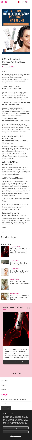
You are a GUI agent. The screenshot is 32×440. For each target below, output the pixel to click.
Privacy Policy (24, 423)
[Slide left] (27, 308)
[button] (29, 2)
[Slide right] (30, 308)
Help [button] (2, 385)
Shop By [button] (4, 381)
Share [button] (5, 71)
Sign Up (6, 408)
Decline (15, 432)
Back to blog (17, 373)
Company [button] (4, 389)
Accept (15, 428)
